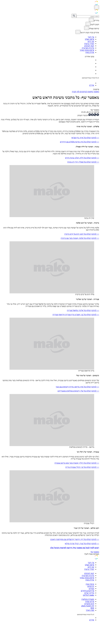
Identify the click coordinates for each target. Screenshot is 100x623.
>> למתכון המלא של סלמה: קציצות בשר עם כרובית (80, 238)
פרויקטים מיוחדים (87, 591)
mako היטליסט (88, 595)
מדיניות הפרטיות (88, 48)
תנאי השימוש (89, 46)
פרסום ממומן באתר (87, 50)
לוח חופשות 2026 (87, 606)
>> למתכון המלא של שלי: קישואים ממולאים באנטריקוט (78, 391)
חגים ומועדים (89, 604)
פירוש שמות (89, 601)
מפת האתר (90, 610)
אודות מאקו (89, 52)
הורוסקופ (90, 586)
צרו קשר (91, 37)
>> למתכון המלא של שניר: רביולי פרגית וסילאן (82, 543)
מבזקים (91, 588)
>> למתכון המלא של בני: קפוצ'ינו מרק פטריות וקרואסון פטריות (76, 315)
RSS (92, 608)
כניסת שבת (90, 584)
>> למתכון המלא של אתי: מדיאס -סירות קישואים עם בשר (77, 387)
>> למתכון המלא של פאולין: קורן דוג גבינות (83, 162)
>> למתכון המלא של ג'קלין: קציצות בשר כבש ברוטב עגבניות (77, 463)
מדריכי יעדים (89, 593)
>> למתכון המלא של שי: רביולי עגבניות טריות (82, 467)
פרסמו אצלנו (89, 39)
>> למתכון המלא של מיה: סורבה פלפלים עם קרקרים (79, 142)
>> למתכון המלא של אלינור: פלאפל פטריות (83, 310)
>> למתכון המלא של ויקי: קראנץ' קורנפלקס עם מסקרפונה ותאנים (74, 539)
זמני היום (91, 41)
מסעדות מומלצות (87, 599)
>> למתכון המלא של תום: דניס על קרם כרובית (81, 234)
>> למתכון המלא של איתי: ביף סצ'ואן (85, 138)
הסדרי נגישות (89, 44)
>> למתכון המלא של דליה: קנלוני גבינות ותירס (82, 158)
